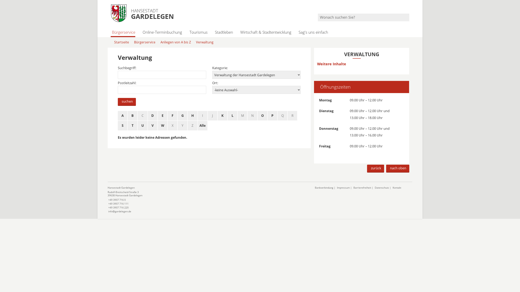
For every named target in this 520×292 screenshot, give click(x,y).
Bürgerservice (123, 32)
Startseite (121, 42)
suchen (127, 101)
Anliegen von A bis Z (175, 42)
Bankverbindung (324, 187)
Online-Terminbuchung (162, 32)
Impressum (343, 187)
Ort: (215, 83)
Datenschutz (382, 187)
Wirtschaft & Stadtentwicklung (265, 32)
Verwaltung (204, 42)
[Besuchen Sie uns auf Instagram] (408, 8)
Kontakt (397, 187)
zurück (376, 168)
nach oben (398, 168)
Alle (202, 125)
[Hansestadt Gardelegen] (208, 199)
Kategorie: (220, 68)
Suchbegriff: (127, 68)
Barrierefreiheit (362, 187)
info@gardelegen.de (119, 211)
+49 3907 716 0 (117, 200)
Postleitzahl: (127, 83)
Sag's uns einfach (313, 32)
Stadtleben (224, 32)
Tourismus (198, 32)
